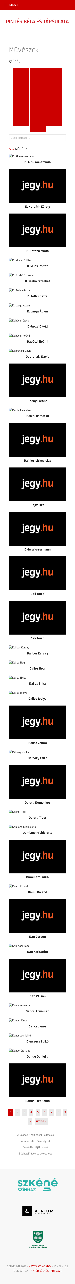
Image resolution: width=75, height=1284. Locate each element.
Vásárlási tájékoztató (35, 1147)
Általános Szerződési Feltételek (35, 1134)
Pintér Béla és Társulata (46, 1271)
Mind (20, 71)
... (37, 129)
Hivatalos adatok (40, 1266)
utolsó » (41, 1121)
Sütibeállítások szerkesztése (35, 1153)
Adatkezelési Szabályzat (35, 1141)
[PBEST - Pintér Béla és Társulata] (37, 20)
